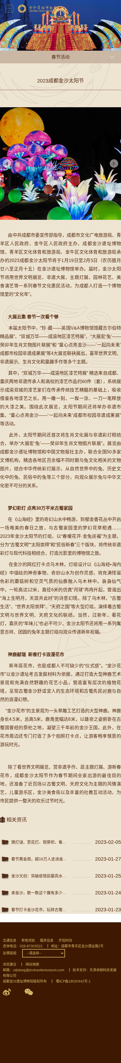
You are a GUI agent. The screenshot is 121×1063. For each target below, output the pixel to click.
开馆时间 (65, 941)
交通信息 (9, 941)
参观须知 (28, 941)
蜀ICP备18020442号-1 (73, 981)
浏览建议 (9, 964)
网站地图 (32, 964)
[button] (114, 163)
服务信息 (46, 941)
